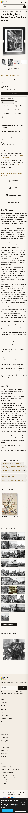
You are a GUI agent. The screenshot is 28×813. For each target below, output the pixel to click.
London (22, 466)
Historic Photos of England (18, 470)
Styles (12, 463)
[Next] (25, 41)
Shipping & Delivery (6, 741)
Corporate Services (6, 715)
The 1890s (12, 476)
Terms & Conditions (6, 744)
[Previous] (2, 41)
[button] (14, 807)
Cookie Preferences (6, 757)
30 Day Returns (20, 164)
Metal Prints (4, 750)
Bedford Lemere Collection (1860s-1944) (14, 480)
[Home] (6, 2)
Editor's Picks (4, 706)
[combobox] (12, 6)
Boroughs (4, 467)
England (18, 466)
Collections (19, 11)
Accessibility (4, 728)
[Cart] (21, 2)
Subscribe (22, 688)
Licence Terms (5, 747)
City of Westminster (11, 467)
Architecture (7, 463)
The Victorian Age (5, 472)
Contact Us (4, 763)
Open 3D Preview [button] (15, 69)
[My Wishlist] (18, 2)
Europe (6, 466)
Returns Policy (5, 737)
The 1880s (12, 472)
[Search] (24, 6)
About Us (3, 699)
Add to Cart (14, 93)
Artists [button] (12, 11)
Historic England (8, 470)
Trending (3, 709)
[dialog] (14, 805)
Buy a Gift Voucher (6, 722)
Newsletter (4, 753)
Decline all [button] (20, 810)
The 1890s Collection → (8, 624)
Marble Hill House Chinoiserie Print (11, 516)
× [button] (26, 799)
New (2, 712)
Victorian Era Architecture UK (7, 173)
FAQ (2, 731)
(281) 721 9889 (7, 766)
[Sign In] (25, 2)
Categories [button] (5, 11)
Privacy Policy (5, 734)
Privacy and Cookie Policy (16, 805)
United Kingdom (12, 466)
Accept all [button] (7, 810)
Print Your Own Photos (7, 718)
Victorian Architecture (18, 463)
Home (3, 463)
